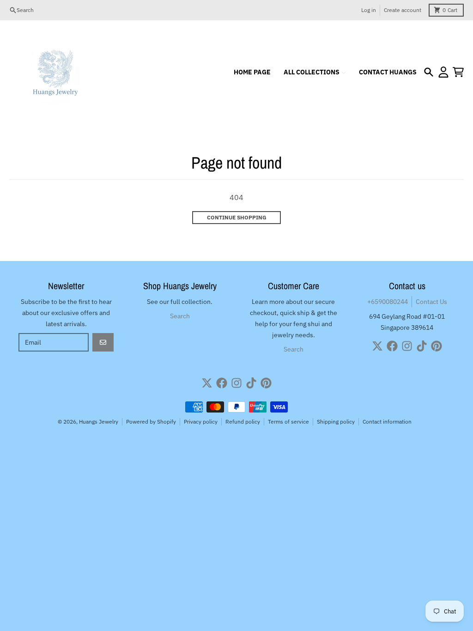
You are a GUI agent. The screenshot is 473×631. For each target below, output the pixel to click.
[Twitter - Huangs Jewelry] (377, 346)
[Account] (443, 72)
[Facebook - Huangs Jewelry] (392, 346)
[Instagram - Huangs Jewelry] (406, 346)
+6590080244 (387, 301)
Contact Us (431, 301)
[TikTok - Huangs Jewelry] (421, 346)
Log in (368, 9)
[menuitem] (252, 72)
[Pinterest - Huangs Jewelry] (436, 346)
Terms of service (288, 421)
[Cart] (458, 72)
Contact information (387, 421)
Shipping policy (336, 421)
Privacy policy (201, 421)
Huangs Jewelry (98, 421)
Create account (402, 9)
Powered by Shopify (151, 421)
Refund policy (242, 421)
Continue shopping (237, 217)
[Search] (428, 72)
